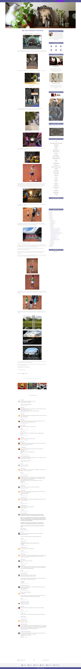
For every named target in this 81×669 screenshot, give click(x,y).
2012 (51, 218)
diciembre (52, 220)
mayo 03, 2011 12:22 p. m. (25, 466)
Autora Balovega (56, 146)
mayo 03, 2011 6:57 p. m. (24, 539)
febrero (52, 242)
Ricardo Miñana (23, 573)
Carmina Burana (56, 170)
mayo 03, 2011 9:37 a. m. (24, 435)
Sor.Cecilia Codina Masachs (25, 631)
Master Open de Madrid (36, 378)
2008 (51, 246)
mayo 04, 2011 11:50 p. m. (25, 604)
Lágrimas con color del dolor (54, 229)
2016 (51, 214)
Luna (21, 399)
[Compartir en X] (18, 373)
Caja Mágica (24, 378)
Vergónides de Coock (24, 601)
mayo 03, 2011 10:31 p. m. (25, 563)
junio (51, 226)
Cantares (22, 559)
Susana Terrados (23, 475)
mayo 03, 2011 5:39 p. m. (24, 503)
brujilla (22, 407)
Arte (56, 141)
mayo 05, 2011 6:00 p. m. (24, 617)
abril (51, 240)
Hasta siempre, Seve (53, 236)
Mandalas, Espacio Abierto (25, 592)
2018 (51, 213)
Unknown (22, 468)
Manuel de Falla (56, 180)
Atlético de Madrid (56, 144)
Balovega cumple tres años (56, 151)
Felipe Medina (23, 497)
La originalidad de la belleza (54, 234)
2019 (51, 212)
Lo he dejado (56, 178)
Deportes (28, 378)
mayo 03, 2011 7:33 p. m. (24, 552)
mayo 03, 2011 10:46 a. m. (25, 461)
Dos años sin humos (56, 173)
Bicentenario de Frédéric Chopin (56, 158)
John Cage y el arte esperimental (55, 230)
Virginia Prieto (23, 505)
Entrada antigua (45, 660)
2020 (51, 211)
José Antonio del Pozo (24, 585)
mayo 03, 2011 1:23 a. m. (24, 412)
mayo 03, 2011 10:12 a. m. (25, 454)
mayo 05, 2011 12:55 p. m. (25, 611)
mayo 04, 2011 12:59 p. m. (25, 590)
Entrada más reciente (21, 660)
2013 (51, 217)
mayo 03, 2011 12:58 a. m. (25, 405)
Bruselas (56, 161)
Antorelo (22, 485)
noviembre (52, 221)
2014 (51, 216)
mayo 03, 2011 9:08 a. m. (24, 429)
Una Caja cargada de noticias (55, 238)
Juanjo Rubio (23, 619)
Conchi (22, 441)
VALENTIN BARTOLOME (24, 456)
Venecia (56, 188)
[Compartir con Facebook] (26, 373)
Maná (56, 182)
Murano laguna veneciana (56, 187)
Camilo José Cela (56, 165)
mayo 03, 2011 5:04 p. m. (24, 495)
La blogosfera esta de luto (54, 231)
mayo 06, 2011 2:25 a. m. (24, 637)
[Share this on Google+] (20, 373)
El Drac (22, 414)
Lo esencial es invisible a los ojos (55, 232)
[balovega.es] (56, 96)
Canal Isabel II (56, 168)
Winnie (22, 419)
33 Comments (37, 33)
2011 (51, 219)
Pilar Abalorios (23, 547)
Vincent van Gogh (56, 190)
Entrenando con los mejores (54, 239)
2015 (51, 215)
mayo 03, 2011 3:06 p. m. (24, 483)
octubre (52, 222)
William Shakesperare (56, 192)
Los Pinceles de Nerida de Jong (55, 228)
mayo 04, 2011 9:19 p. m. (24, 599)
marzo (52, 241)
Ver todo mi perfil (56, 39)
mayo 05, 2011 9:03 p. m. (24, 629)
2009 (51, 245)
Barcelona (56, 153)
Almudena (22, 565)
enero (52, 243)
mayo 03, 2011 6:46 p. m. (24, 530)
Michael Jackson (56, 185)
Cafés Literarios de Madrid (56, 163)
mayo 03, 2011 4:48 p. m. (24, 488)
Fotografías (30, 378)
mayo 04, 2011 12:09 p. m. (25, 583)
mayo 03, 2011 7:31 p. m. (24, 545)
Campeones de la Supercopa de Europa (56, 166)
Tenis (40, 378)
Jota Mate (22, 490)
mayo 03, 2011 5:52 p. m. (24, 511)
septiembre (52, 223)
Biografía (56, 160)
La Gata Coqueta (23, 513)
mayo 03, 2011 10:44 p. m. (25, 571)
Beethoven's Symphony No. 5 (56, 156)
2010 (51, 244)
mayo (51, 227)
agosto (52, 224)
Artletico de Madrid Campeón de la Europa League (56, 143)
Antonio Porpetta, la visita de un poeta (56, 233)
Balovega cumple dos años (56, 149)
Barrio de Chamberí (56, 155)
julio (51, 225)
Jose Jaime (22, 425)
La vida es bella (56, 175)
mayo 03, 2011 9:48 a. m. (24, 445)
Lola (21, 532)
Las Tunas (56, 177)
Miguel (22, 606)
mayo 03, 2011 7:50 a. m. (24, 423)
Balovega (56, 148)
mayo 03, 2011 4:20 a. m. (24, 417)
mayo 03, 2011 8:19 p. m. (24, 557)
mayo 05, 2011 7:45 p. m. (24, 622)
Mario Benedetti (56, 183)
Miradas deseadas (53, 237)
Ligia (21, 437)
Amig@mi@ (22, 447)
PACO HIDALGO (23, 624)
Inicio (34, 660)
